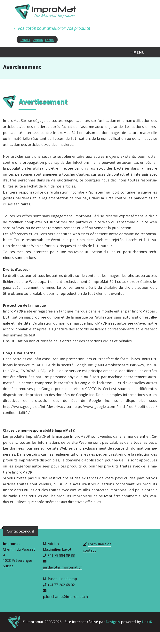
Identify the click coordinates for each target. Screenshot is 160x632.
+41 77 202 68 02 (61, 584)
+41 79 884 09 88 (61, 555)
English (49, 39)
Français (25, 39)
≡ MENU (137, 52)
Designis (113, 621)
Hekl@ (147, 621)
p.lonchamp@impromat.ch (65, 596)
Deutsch (38, 39)
